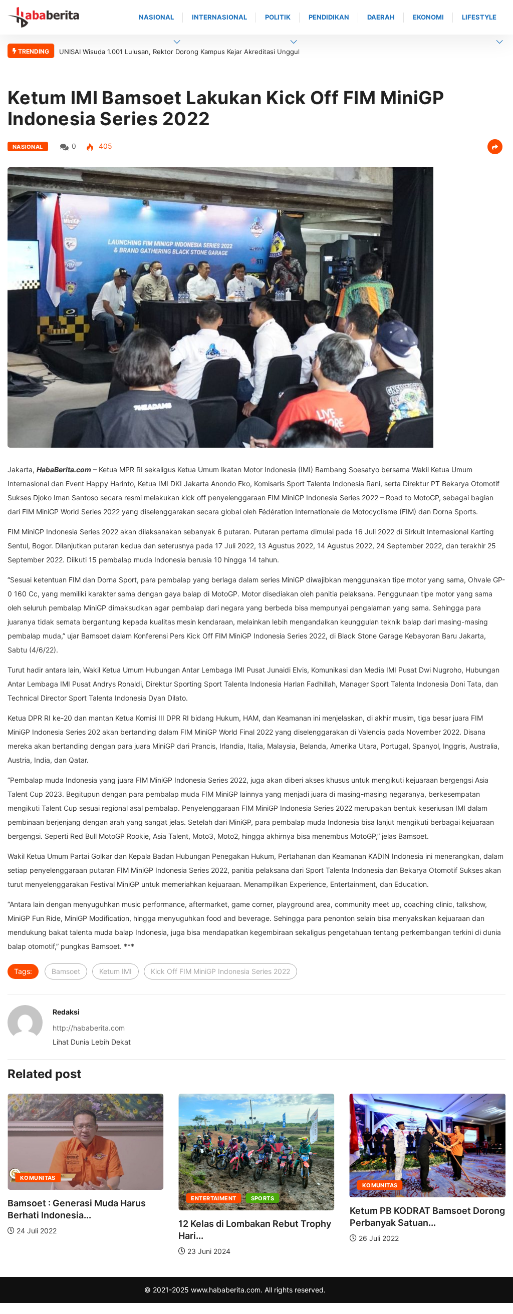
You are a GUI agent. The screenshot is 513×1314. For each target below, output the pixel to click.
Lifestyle (479, 17)
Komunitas (38, 1177)
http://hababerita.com (89, 1028)
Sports (263, 1198)
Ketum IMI (115, 971)
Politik (278, 17)
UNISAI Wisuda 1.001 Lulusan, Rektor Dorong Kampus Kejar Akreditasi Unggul (179, 52)
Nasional (156, 17)
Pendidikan (329, 17)
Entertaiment (213, 1198)
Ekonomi (428, 17)
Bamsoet (66, 971)
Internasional (219, 17)
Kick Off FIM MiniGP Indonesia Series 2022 (220, 971)
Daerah (381, 17)
